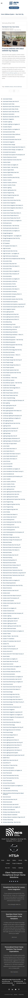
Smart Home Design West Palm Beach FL (13, 699)
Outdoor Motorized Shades (9, 628)
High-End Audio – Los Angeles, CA (11, 253)
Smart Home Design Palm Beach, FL (11, 697)
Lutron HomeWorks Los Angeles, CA (11, 468)
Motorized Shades (7, 542)
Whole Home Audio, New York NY (10, 804)
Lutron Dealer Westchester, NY (10, 456)
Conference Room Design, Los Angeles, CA (13, 149)
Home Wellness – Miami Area (10, 377)
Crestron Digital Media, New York (11, 172)
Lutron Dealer (6, 446)
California (20, 867)
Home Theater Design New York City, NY (12, 360)
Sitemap (15, 994)
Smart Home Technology (9, 724)
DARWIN (7, 86)
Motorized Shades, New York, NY (10, 555)
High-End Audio (7, 248)
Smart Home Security (8, 719)
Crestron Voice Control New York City (12, 200)
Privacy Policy (21, 994)
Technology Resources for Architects (12, 729)
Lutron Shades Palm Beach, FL (10, 514)
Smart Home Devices (8, 704)
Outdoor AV (5, 605)
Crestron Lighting (7, 187)
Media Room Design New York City (11, 537)
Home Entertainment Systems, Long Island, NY (14, 304)
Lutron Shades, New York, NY (10, 517)
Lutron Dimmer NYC (8, 463)
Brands (20, 860)
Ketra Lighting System (8, 408)
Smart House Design (8, 732)
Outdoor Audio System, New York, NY (11, 603)
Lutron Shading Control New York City (12, 522)
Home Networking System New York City (12, 344)
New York (7, 867)
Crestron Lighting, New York (9, 190)
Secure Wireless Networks (9, 669)
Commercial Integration (9, 142)
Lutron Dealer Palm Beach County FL (12, 453)
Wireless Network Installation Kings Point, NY (14, 817)
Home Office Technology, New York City (12, 349)
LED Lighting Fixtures (8, 420)
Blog (26, 860)
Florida (14, 867)
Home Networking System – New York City (13, 339)
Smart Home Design (8, 691)
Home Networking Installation (10, 332)
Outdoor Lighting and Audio (9, 623)
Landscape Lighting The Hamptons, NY (12, 415)
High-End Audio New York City (10, 251)
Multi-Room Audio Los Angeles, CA (11, 580)
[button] (1, 3)
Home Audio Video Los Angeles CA (11, 271)
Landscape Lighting (8, 413)
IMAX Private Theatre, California (10, 392)
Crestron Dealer (6, 162)
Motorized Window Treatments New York (12, 570)
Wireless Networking (8, 819)
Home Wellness (18, 86)
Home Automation (7, 276)
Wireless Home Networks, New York (11, 812)
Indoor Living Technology (9, 398)
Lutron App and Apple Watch (10, 443)
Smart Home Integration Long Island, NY (12, 712)
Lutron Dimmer (6, 461)
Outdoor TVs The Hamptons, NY (10, 648)
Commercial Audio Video (9, 131)
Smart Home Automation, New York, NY (12, 679)
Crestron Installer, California (10, 182)
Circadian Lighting (7, 121)
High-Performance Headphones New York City (14, 258)
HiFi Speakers (6, 243)
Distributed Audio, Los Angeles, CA (11, 230)
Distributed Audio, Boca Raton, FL (11, 228)
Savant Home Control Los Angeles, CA (12, 666)
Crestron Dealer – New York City (10, 167)
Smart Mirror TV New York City (10, 765)
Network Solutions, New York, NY (10, 590)
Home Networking (7, 322)
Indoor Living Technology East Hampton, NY (13, 400)
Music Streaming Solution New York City (13, 585)
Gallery (14, 860)
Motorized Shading (7, 557)
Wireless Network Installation (10, 814)
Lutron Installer (6, 479)
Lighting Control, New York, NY (10, 430)
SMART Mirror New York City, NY (10, 760)
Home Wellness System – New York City (11, 29)
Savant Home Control (8, 664)
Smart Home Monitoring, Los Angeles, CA (13, 681)
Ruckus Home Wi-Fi (8, 651)
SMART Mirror (6, 757)
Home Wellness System (7, 28)
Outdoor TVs (6, 643)
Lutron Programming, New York (10, 509)
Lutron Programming (8, 501)
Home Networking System (9, 337)
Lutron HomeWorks (7, 466)
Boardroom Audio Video (8, 104)
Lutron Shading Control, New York (11, 527)
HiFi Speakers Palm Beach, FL (10, 245)
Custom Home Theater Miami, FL (11, 215)
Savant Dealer (6, 656)
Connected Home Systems (9, 152)
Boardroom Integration (8, 119)
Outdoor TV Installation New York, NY (12, 641)
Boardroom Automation (8, 114)
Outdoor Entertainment (8, 610)
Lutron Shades (6, 512)
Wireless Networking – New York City (12, 822)
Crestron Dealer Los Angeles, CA (10, 164)
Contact (8, 863)
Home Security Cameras (9, 352)
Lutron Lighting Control (8, 489)
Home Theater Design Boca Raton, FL (12, 365)
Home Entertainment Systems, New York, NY (13, 306)
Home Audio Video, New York (10, 263)
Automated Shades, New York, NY (11, 101)
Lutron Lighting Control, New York (11, 494)
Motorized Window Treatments (10, 567)
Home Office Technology (9, 347)
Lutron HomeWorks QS (8, 474)
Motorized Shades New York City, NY (11, 544)
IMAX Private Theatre (8, 390)
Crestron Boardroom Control (10, 157)
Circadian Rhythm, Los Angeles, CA (11, 129)
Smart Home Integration (9, 709)
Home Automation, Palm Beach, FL (11, 289)
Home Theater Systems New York (11, 370)
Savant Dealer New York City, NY (10, 661)
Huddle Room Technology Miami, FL (11, 387)
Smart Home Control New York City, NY (12, 686)
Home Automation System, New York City (13, 299)
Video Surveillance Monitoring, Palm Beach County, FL (13, 794)
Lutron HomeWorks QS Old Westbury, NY (12, 476)
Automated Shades (7, 99)
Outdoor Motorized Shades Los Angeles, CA (13, 631)
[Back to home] (14, 3)
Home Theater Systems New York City (12, 372)
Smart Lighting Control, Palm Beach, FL (12, 750)
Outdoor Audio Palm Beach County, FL (12, 595)
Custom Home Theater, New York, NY (11, 218)
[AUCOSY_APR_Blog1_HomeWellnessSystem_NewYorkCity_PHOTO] (14, 39)
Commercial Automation (9, 137)
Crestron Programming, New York (11, 195)
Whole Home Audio (7, 802)
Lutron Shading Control (8, 519)
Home (2, 860)
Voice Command (7, 797)
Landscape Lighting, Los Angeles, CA (11, 418)
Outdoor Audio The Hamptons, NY (11, 598)
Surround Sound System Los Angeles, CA (13, 785)
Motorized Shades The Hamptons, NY (12, 547)
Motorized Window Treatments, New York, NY (13, 575)
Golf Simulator (6, 240)
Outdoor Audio (6, 593)
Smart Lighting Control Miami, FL (11, 740)
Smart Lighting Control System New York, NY (13, 755)
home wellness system (11, 73)
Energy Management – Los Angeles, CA (12, 235)
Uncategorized (6, 788)
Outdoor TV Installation (8, 638)
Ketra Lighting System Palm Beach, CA (12, 410)
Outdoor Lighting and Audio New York (12, 626)
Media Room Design (8, 534)
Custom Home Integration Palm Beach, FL (13, 205)
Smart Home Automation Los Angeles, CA (13, 676)
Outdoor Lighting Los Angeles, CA (11, 618)
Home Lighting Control (8, 311)
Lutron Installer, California (9, 481)
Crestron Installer (7, 180)
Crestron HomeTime (7, 175)
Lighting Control (7, 425)
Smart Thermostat (7, 773)
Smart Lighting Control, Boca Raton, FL (12, 745)
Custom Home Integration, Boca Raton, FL (13, 207)
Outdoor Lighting (7, 615)
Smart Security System (8, 767)
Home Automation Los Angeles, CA (11, 278)
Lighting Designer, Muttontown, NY (11, 438)
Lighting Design (7, 433)
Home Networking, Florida (9, 324)
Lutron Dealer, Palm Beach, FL (10, 458)
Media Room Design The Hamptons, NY (12, 539)
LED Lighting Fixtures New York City (11, 423)
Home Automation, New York (10, 286)
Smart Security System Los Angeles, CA (12, 770)
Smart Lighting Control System (10, 752)
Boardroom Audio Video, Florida (10, 109)
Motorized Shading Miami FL (10, 560)
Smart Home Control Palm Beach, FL (11, 689)
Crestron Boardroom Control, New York (12, 159)
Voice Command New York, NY (10, 799)
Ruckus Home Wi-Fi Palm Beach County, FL (13, 653)
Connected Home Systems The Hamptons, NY (14, 154)
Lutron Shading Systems (9, 529)
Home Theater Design (8, 357)
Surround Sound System (9, 783)
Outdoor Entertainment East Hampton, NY (13, 613)
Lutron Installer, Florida (8, 484)
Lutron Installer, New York (9, 486)
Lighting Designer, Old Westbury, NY (11, 441)
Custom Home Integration (9, 202)
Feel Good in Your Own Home (10, 27)
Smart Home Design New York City (11, 694)
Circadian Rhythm (7, 126)
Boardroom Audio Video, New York (11, 111)
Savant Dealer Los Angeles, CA (10, 659)
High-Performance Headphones (10, 256)
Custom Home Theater (8, 210)
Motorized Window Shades (9, 562)
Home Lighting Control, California (11, 316)
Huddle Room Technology (9, 385)
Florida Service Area (18, 981)
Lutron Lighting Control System (10, 496)
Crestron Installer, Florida (9, 185)
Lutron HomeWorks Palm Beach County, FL (13, 471)
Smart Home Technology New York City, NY (13, 727)
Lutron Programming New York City (11, 504)
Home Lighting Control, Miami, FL (11, 319)
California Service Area (7, 983)
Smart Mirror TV (7, 762)
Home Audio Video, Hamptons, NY (11, 273)
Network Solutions (7, 588)
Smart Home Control (8, 684)
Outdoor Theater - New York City (10, 636)
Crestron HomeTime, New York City (11, 177)
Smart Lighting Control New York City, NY (13, 742)
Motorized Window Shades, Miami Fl (12, 565)
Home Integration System (9, 309)
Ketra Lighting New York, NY (9, 405)
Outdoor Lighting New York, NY (10, 621)
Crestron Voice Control (8, 197)
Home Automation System (9, 296)
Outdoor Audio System (8, 600)
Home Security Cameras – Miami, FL (11, 354)
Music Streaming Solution (9, 582)
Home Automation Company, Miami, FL (12, 294)
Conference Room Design (9, 144)
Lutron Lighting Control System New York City (14, 499)
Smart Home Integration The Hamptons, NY (13, 717)
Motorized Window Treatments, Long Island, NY (14, 572)
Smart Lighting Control (8, 737)
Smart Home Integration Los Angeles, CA (12, 714)
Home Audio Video (7, 261)
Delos (12, 86)
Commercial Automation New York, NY (12, 139)
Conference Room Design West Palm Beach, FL (14, 147)
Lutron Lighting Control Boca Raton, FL (12, 491)
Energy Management (8, 233)
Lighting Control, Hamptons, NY (10, 428)
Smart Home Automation (9, 674)
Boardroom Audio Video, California (11, 106)
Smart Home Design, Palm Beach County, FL (13, 702)
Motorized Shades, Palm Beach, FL (11, 550)
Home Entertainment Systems (10, 301)
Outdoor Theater (7, 633)
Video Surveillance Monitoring (10, 790)
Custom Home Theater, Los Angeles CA (12, 220)
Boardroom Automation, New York (11, 116)
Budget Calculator (14, 7)
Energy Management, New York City (11, 238)
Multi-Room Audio (7, 577)
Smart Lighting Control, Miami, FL (11, 747)
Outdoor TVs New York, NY (9, 646)
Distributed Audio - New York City (11, 225)
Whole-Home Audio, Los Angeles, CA (11, 807)
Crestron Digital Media (8, 169)
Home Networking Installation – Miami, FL (13, 334)
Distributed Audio (7, 223)
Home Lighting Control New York (10, 314)
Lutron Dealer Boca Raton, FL (10, 448)
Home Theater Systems (8, 367)
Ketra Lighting (6, 403)
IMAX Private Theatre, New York (10, 395)
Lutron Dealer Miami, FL (8, 451)
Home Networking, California (10, 329)
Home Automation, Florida (9, 284)
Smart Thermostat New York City (11, 775)
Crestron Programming (8, 192)
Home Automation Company (10, 291)
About (8, 860)
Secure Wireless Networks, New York (11, 671)
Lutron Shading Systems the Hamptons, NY (13, 532)
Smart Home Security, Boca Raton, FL (12, 722)
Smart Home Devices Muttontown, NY (12, 707)
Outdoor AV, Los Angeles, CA (9, 608)
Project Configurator (17, 863)
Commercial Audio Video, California (11, 134)
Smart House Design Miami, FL (10, 735)
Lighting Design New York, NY (10, 436)
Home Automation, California (10, 281)
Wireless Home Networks (9, 809)
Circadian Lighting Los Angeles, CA (11, 124)
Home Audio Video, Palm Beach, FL (11, 266)
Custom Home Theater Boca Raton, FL (12, 213)
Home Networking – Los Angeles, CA (11, 327)
